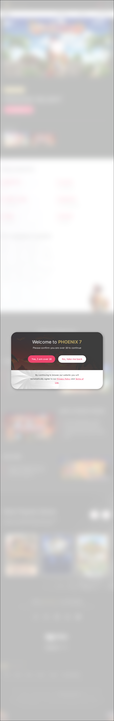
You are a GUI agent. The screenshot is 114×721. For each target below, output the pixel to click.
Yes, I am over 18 (42, 359)
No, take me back (72, 359)
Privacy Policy (63, 379)
